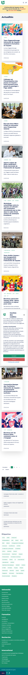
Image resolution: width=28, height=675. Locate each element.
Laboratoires (5, 562)
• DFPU (5, 37)
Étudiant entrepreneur (7, 631)
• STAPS (5, 120)
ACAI (3, 537)
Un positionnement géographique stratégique (12, 653)
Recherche (5, 570)
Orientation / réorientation (8, 623)
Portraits (10, 567)
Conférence (12, 545)
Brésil (16, 540)
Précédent (5, 467)
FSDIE (11, 559)
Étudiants (14, 576)
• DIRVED (6, 159)
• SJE (5, 296)
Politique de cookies (13, 362)
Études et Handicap (6, 625)
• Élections (8, 293)
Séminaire (11, 573)
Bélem (8, 543)
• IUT (5, 430)
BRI (12, 540)
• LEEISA (9, 200)
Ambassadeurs (5, 540)
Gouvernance (5, 592)
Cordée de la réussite (7, 548)
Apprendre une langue (7, 633)
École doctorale (6, 576)
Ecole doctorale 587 (6, 644)
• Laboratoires (7, 250)
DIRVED (9, 551)
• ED (10, 159)
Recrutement (5, 600)
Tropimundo (5, 657)
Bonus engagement (6, 629)
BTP (21, 540)
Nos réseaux (5, 663)
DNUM (15, 551)
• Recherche (6, 252)
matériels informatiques (8, 565)
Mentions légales (6, 606)
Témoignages (5, 659)
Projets (16, 567)
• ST (7, 296)
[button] (24, 315)
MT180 (4, 567)
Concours (4, 545)
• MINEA (6, 76)
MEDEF (17, 565)
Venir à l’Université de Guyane (9, 655)
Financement (5, 556)
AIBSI (8, 537)
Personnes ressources (7, 604)
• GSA (5, 200)
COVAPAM (17, 548)
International (21, 559)
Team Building (19, 573)
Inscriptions (4, 621)
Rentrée (12, 570)
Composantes (5, 596)
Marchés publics (6, 602)
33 (3, 469)
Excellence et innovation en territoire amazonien (13, 640)
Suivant (7, 469)
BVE (3, 543)
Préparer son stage (6, 627)
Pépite (21, 567)
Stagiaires (4, 573)
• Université (6, 381)
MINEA (23, 565)
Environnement (6, 554)
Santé (17, 570)
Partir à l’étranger (6, 661)
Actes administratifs (6, 608)
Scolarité (4, 617)
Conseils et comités (6, 594)
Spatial (22, 570)
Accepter (14, 356)
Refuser (14, 359)
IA (15, 559)
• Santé (16, 293)
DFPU (3, 551)
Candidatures (5, 619)
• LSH (13, 200)
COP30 (18, 545)
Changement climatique (17, 543)
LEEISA (12, 562)
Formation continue (15, 556)
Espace (20, 554)
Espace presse (5, 598)
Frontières (4, 559)
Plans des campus (6, 610)
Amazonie (14, 537)
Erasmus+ (14, 554)
